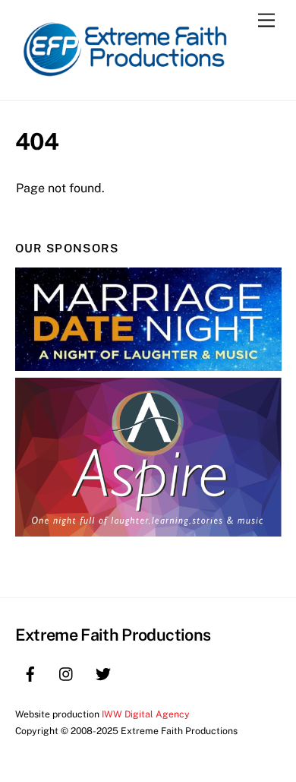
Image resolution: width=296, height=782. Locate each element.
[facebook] (30, 672)
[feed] (139, 672)
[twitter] (103, 672)
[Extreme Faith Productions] (129, 81)
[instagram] (67, 672)
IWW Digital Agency (146, 714)
